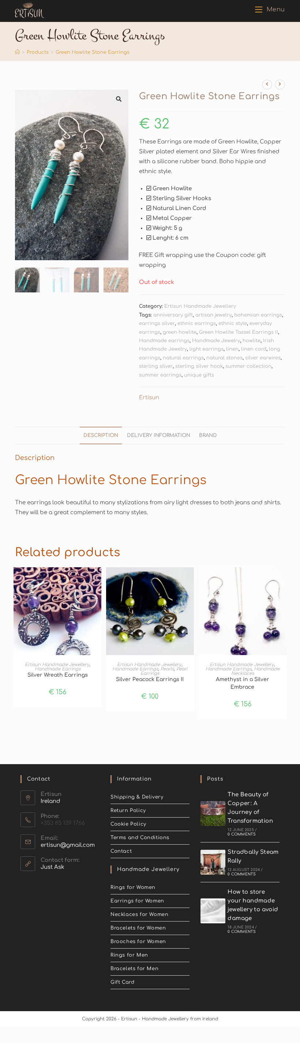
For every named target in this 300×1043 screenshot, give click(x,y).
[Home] (17, 52)
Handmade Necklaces (255, 671)
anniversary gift (173, 315)
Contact (121, 851)
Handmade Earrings (57, 669)
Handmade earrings (164, 340)
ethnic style (232, 323)
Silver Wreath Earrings (57, 675)
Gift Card (122, 982)
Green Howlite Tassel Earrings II (238, 332)
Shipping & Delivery (136, 797)
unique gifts (199, 375)
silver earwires (263, 357)
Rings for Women (132, 887)
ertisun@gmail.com (68, 845)
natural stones (224, 357)
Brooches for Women (138, 941)
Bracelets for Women (138, 928)
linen (232, 349)
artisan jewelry (213, 315)
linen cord (253, 349)
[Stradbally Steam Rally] (212, 862)
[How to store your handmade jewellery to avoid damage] (212, 910)
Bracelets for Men (134, 968)
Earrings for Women (137, 901)
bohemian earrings (258, 315)
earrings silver (157, 323)
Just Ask (52, 867)
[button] (119, 99)
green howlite (179, 332)
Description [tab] (100, 435)
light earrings (207, 349)
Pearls (167, 669)
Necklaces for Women (139, 914)
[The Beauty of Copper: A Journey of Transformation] (212, 813)
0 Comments (242, 834)
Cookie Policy (128, 824)
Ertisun (149, 398)
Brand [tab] (208, 435)
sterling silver (156, 366)
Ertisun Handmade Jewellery (200, 306)
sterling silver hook (199, 366)
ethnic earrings (196, 323)
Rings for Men (129, 955)
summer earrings (160, 375)
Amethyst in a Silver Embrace (242, 683)
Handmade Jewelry (216, 340)
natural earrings (183, 357)
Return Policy (128, 810)
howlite (251, 340)
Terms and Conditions (139, 837)
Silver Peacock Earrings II (150, 679)
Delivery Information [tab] (158, 435)
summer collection (248, 366)
